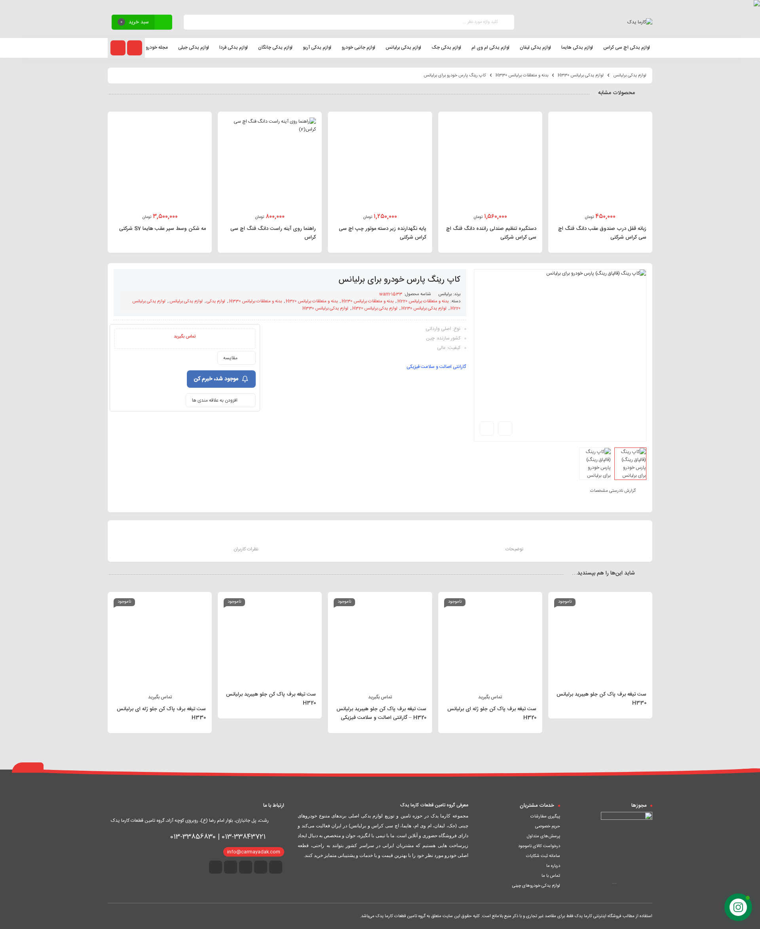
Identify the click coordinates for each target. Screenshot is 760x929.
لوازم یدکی (216, 301)
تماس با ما (551, 876)
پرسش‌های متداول (543, 836)
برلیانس (445, 294)
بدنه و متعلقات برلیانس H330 (522, 75)
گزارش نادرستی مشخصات (613, 491)
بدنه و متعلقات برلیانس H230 (367, 301)
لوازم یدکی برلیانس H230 (423, 308)
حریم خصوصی (547, 826)
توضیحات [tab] (514, 549)
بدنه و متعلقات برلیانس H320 (312, 301)
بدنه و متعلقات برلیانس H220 (422, 301)
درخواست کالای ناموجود (539, 846)
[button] (614, 883)
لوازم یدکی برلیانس (629, 75)
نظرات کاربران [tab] (246, 549)
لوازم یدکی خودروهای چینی (536, 885)
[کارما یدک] (639, 22)
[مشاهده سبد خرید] (163, 23)
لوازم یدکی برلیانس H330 (581, 75)
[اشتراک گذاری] (505, 428)
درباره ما (553, 866)
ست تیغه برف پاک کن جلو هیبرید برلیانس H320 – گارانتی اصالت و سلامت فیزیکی (381, 713)
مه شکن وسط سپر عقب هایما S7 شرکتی (162, 228)
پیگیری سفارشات (545, 816)
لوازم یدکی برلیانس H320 (374, 308)
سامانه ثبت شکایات (543, 856)
